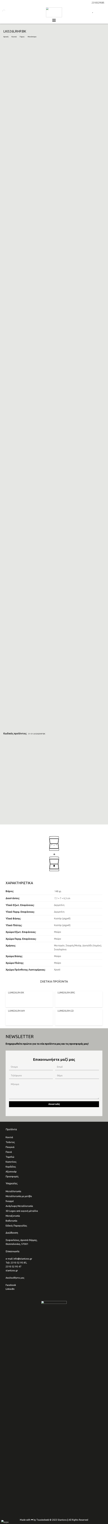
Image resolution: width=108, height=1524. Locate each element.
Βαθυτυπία (11, 1220)
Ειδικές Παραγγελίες (16, 1225)
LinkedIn (10, 1289)
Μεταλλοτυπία (13, 1191)
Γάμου (22, 37)
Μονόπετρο (32, 37)
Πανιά (9, 1152)
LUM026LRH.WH (16, 1011)
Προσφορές (12, 1176)
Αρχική (5, 37)
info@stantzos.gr (23, 1258)
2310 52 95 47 (13, 1266)
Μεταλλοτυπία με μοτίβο (19, 1196)
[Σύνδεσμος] (54, 12)
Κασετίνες (11, 1161)
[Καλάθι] (103, 11)
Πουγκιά (10, 1147)
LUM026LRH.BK (16, 992)
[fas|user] (98, 11)
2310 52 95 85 (18, 1262)
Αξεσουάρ (11, 1171)
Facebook (11, 1285)
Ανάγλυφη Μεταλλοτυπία (19, 1206)
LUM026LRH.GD (66, 1011)
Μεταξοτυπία (13, 1215)
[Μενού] (54, 20)
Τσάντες (10, 1142)
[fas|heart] (92, 11)
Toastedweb (42, 1520)
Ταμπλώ (10, 1156)
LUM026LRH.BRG (66, 992)
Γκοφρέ (10, 1201)
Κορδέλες (11, 1166)
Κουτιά (14, 37)
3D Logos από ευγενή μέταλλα (22, 1211)
